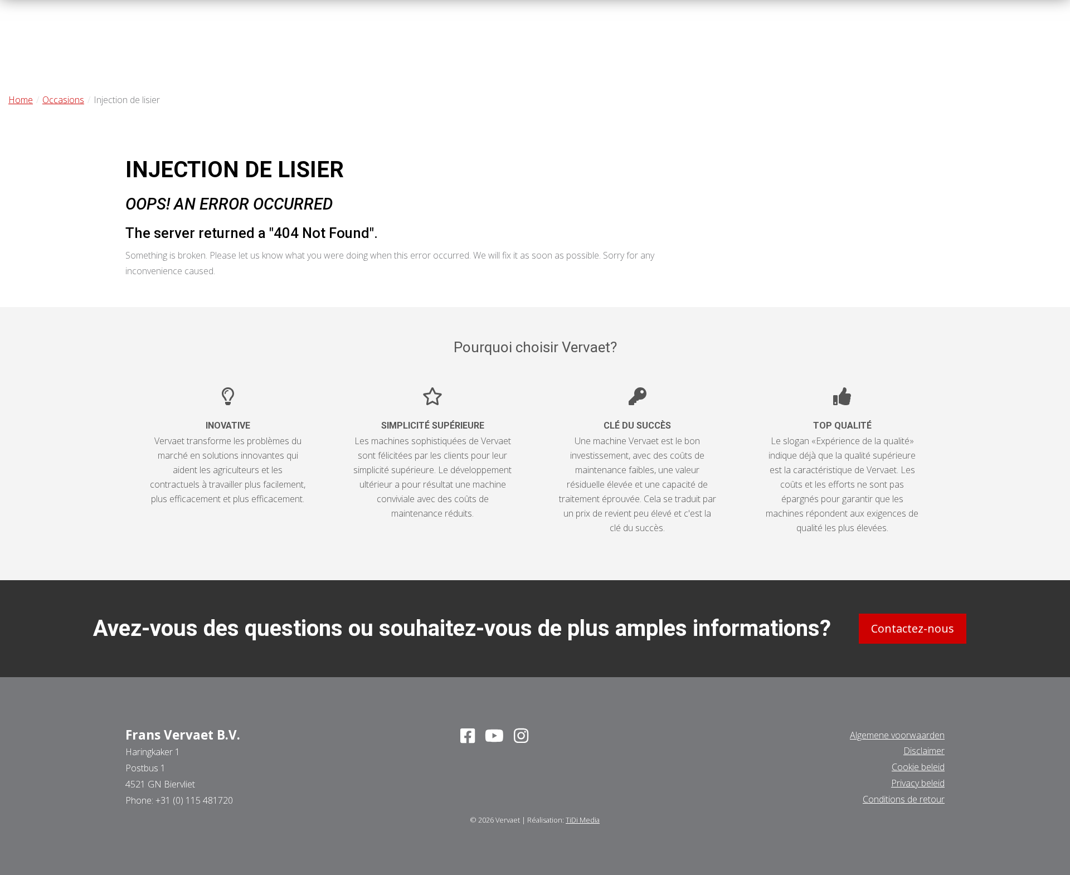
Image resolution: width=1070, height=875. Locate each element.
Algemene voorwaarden (897, 735)
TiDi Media (583, 820)
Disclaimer (924, 751)
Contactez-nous (912, 628)
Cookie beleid (918, 767)
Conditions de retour (904, 799)
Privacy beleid (918, 783)
